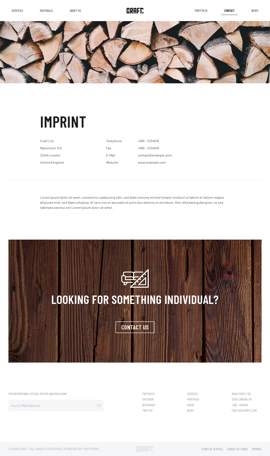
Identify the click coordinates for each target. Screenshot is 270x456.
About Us (75, 10)
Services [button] (17, 10)
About (190, 405)
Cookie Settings (237, 449)
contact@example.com (155, 155)
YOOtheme (91, 449)
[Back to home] (135, 10)
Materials (46, 10)
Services (192, 394)
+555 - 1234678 (148, 141)
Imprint (257, 449)
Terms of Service (212, 449)
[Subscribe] (99, 405)
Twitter (147, 410)
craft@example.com (244, 410)
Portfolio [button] (201, 10)
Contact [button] (229, 10)
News (254, 10)
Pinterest (148, 394)
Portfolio (193, 399)
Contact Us (135, 327)
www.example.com (152, 162)
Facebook (148, 399)
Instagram (148, 405)
